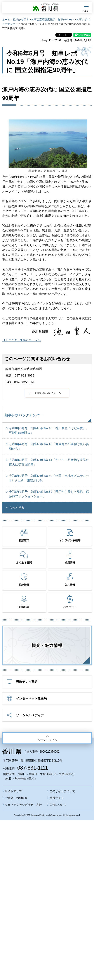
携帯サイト (57, 798)
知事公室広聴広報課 (43, 19)
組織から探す (21, 19)
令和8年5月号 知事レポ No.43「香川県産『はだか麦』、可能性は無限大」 (49, 430)
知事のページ (66, 19)
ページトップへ (47, 739)
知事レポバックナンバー (24, 415)
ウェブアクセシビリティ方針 (23, 804)
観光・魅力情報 (47, 645)
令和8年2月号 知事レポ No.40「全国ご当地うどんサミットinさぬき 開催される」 (49, 478)
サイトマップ (13, 791)
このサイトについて (62, 791)
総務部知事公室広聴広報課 (23, 369)
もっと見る (16, 507)
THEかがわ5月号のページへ (21, 340)
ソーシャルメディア (30, 715)
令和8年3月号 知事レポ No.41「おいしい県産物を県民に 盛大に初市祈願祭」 (50, 462)
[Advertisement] (47, 876)
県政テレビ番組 (27, 681)
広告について (58, 804)
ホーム (6, 19)
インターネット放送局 (31, 698)
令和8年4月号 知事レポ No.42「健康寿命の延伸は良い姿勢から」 (49, 446)
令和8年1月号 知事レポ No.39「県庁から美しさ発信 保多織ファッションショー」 (49, 494)
